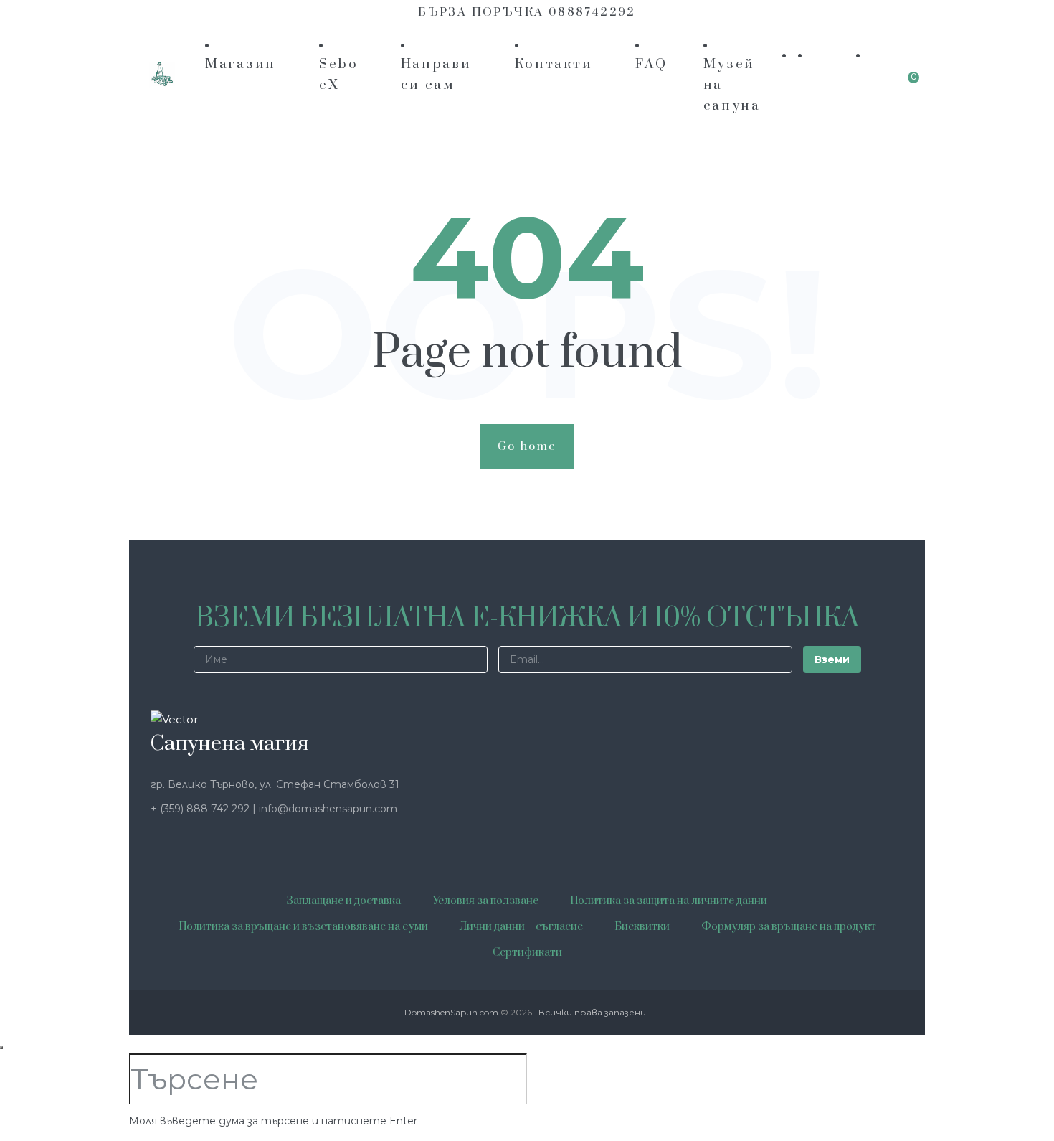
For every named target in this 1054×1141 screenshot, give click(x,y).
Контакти (554, 64)
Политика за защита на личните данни (668, 901)
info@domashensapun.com (328, 808)
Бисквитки (642, 927)
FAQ (651, 64)
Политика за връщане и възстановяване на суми (303, 927)
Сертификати (527, 952)
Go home (527, 446)
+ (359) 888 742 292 (201, 808)
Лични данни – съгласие (521, 927)
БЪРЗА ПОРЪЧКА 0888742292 (527, 12)
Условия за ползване (485, 901)
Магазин (240, 64)
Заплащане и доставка (344, 901)
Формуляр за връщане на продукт (788, 927)
